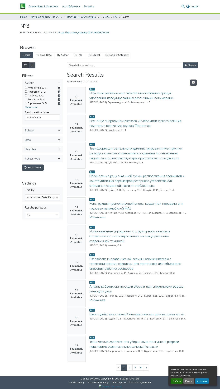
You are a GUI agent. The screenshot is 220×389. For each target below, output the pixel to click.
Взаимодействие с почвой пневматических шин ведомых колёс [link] (137, 314)
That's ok (176, 380)
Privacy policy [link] (119, 382)
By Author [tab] (62, 55)
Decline (188, 380)
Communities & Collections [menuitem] (43, 6)
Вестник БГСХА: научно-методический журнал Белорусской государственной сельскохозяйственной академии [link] (83, 17)
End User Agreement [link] (140, 382)
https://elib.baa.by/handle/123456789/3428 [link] (83, 32)
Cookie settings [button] (77, 382)
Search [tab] (26, 55)
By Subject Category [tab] (117, 55)
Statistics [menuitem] (89, 6)
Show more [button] (31, 107)
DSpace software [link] (90, 378)
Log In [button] (194, 6)
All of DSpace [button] (70, 6)
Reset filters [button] (34, 168)
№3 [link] (115, 17)
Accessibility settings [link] (99, 382)
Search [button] (192, 65)
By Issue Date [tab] (44, 55)
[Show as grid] (32, 65)
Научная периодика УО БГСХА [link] (47, 17)
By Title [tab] (78, 55)
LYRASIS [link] (134, 378)
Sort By (29, 190)
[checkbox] (26, 88)
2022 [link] (106, 17)
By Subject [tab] (94, 55)
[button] (22, 6)
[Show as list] (25, 65)
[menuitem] (71, 6)
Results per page (36, 207)
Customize (202, 380)
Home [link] (23, 17)
